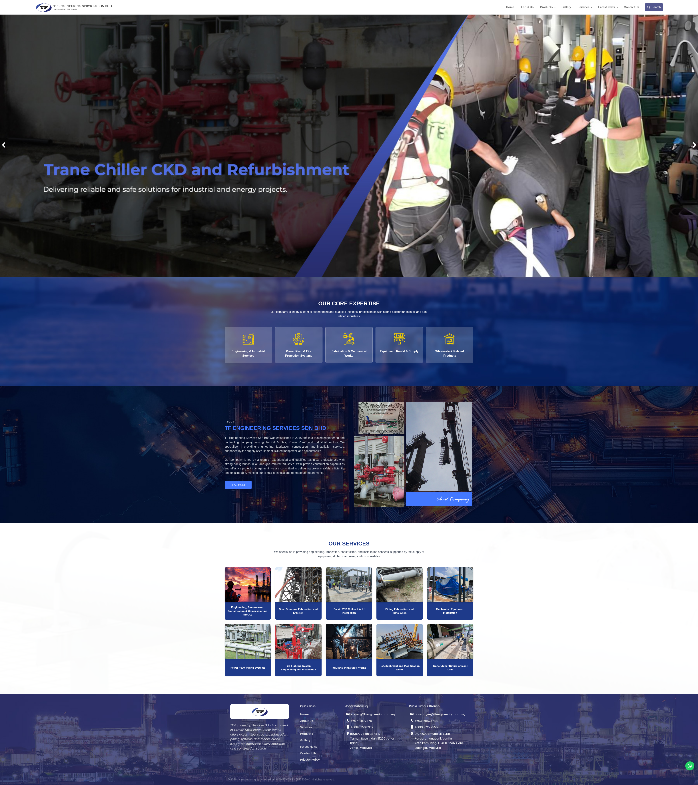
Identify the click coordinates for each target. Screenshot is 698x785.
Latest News (606, 7)
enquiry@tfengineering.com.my (373, 714)
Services (583, 7)
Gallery (566, 7)
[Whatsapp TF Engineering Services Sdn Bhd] (689, 765)
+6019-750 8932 (362, 727)
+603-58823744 (426, 721)
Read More (238, 484)
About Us (527, 7)
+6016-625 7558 (426, 727)
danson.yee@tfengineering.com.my (440, 714)
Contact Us (631, 7)
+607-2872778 (361, 721)
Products (546, 7)
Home (510, 7)
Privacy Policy (310, 760)
